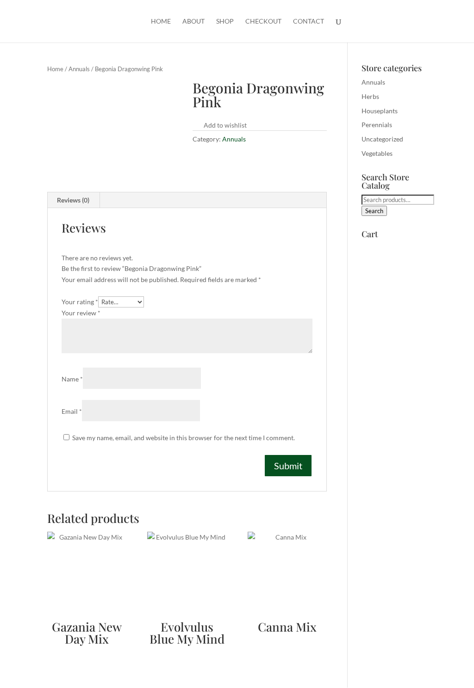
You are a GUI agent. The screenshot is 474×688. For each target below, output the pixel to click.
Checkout (263, 21)
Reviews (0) (73, 200)
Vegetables (377, 153)
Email (72, 411)
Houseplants (380, 111)
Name (72, 379)
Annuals (79, 69)
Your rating (80, 302)
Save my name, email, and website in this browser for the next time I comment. (183, 438)
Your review (81, 313)
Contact (308, 21)
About (193, 21)
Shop (225, 21)
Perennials (377, 125)
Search (374, 211)
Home (161, 21)
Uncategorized (382, 139)
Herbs (370, 96)
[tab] (73, 200)
